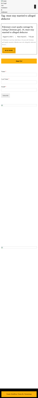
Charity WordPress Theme (14, 394)
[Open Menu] (35, 6)
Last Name (5, 79)
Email (3, 86)
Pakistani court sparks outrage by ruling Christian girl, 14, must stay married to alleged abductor (18, 30)
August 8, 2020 (8, 37)
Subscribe (5, 95)
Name (3, 71)
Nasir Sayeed (21, 37)
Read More (8, 50)
